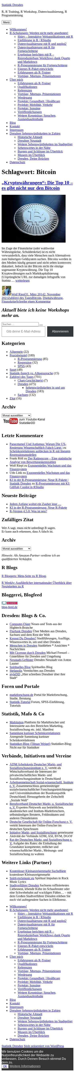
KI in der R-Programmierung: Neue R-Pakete (38, 507)
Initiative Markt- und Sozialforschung (33, 832)
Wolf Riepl (18, 294)
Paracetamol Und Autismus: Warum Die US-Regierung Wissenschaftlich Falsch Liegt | (38, 445)
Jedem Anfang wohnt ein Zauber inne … (35, 504)
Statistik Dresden (12, 5)
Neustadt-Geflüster (21, 660)
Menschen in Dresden (23, 645)
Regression (25, 362)
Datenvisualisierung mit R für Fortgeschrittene (36, 49)
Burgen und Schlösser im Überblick (40, 151)
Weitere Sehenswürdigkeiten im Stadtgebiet (45, 144)
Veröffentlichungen (30, 112)
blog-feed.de (9, 607)
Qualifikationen (27, 87)
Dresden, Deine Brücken (33, 158)
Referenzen (25, 90)
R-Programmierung (30, 359)
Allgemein (16, 351)
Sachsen (23, 394)
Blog (13, 122)
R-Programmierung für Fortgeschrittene (42, 65)
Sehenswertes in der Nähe (34, 147)
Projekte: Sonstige (29, 108)
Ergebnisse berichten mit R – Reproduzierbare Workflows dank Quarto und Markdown (44, 58)
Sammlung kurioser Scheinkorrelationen (35, 733)
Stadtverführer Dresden (24, 885)
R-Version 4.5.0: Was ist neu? (28, 511)
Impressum (16, 130)
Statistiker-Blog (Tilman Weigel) (30, 743)
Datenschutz (17, 162)
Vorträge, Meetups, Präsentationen (39, 76)
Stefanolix (16, 670)
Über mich (16, 79)
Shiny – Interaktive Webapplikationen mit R (45, 36)
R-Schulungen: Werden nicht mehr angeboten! (39, 33)
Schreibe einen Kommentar (33, 301)
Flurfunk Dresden (21, 631)
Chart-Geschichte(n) (30, 380)
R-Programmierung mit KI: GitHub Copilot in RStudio (40, 485)
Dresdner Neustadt (29, 140)
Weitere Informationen (25, 1066)
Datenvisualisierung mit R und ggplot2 (42, 43)
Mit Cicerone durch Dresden (28, 652)
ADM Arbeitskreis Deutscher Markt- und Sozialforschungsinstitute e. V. (36, 766)
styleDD (15, 674)
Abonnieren (60, 331)
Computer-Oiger (20, 624)
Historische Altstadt (30, 137)
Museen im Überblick (31, 155)
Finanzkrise (9, 301)
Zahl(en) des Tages (20, 298)
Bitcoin (36, 298)
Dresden (23, 384)
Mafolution (17, 722)
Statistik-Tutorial (20, 702)
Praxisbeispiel (18, 355)
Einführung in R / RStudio (34, 40)
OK (5, 1066)
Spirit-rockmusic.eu (22, 878)
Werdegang (25, 97)
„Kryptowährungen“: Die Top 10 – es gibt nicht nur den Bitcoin (37, 185)
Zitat (12, 398)
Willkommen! (18, 29)
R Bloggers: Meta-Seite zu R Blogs (24, 576)
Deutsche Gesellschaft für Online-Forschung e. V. (41, 821)
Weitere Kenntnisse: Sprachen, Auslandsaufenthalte (37, 117)
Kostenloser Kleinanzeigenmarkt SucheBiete (38, 871)
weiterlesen (22, 280)
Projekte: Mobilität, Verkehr (35, 104)
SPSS (21, 366)
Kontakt (15, 126)
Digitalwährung (53, 298)
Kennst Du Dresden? (23, 638)
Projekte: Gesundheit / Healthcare (39, 101)
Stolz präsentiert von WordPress (44, 1046)
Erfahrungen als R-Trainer (34, 72)
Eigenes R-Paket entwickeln (35, 69)
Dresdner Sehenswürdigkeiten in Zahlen (35, 133)
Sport (13, 369)
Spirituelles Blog (20, 667)
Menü (6, 22)
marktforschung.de (21, 694)
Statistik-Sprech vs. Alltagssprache (31, 373)
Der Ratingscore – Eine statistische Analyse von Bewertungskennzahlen (41, 460)
